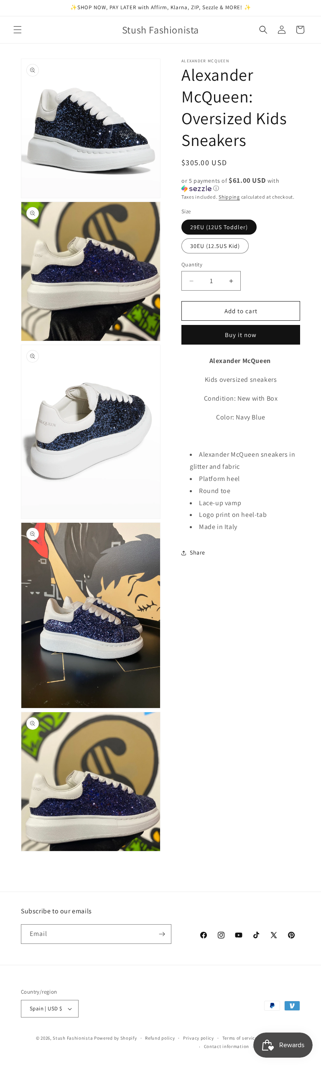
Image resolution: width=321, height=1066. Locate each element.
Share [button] (197, 552)
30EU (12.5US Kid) (215, 246)
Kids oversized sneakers (241, 379)
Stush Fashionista (73, 1038)
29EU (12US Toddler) (219, 227)
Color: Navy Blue (240, 417)
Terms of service (239, 1038)
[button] (17, 29)
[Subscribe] (162, 934)
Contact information (226, 1046)
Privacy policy (198, 1038)
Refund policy (160, 1038)
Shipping (229, 197)
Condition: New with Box (241, 398)
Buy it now (241, 335)
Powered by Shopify (115, 1038)
